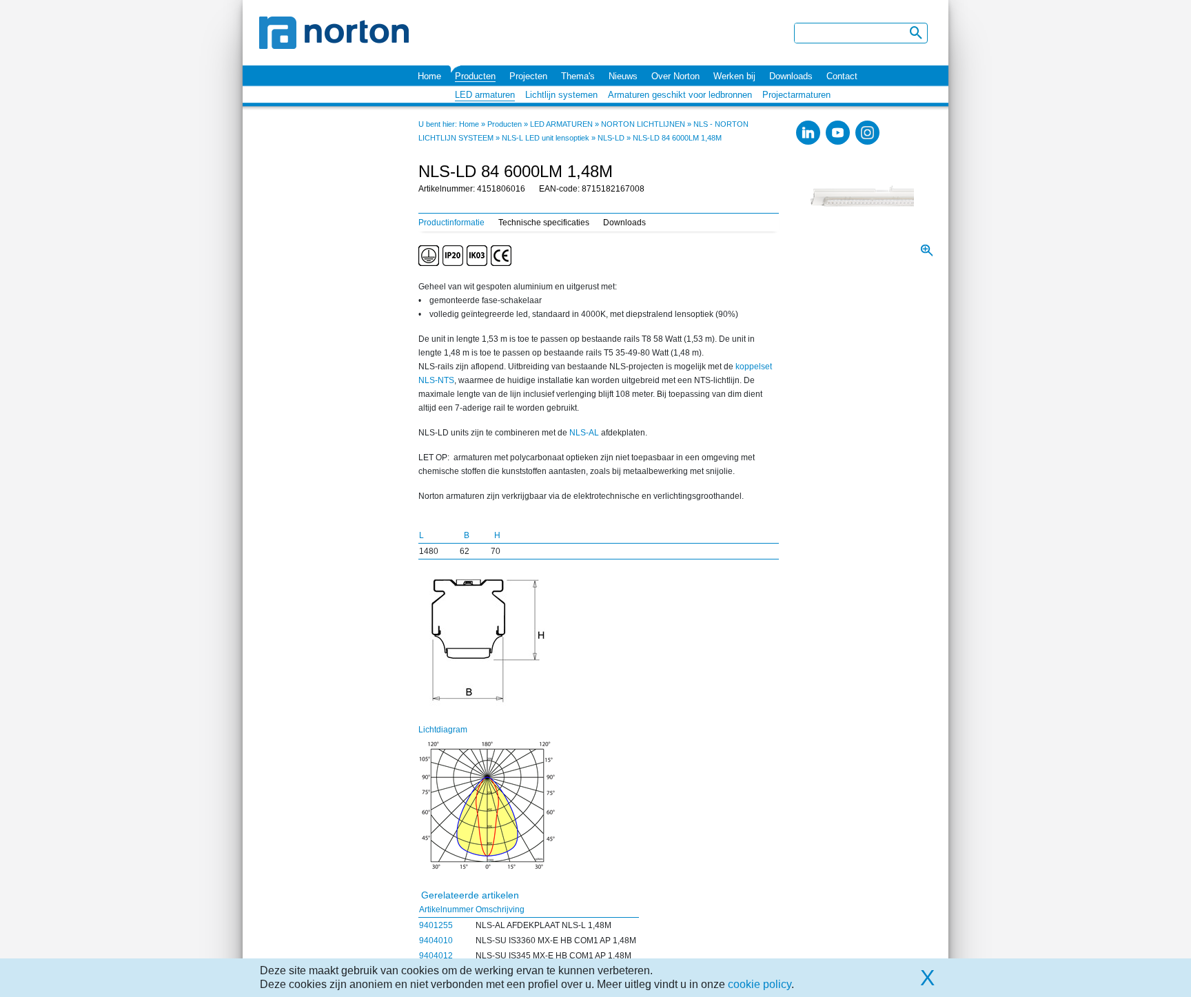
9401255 (436, 925)
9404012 (436, 955)
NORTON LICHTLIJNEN (643, 124)
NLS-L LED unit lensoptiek (545, 138)
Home (429, 76)
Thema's (578, 76)
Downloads (791, 76)
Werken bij (734, 76)
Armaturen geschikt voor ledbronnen (680, 95)
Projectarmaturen (796, 95)
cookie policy (759, 984)
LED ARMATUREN (561, 124)
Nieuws (623, 76)
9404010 (436, 940)
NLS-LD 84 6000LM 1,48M (677, 138)
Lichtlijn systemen (561, 95)
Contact (841, 76)
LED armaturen (485, 95)
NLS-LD (611, 138)
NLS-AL (584, 433)
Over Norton (675, 76)
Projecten (528, 76)
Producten (475, 76)
